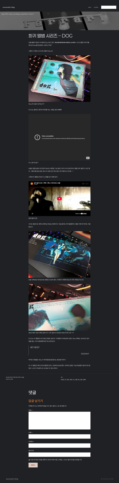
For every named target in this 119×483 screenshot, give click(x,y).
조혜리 (84, 379)
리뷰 (23, 377)
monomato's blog (9, 7)
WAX (71, 379)
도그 (74, 379)
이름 (30, 432)
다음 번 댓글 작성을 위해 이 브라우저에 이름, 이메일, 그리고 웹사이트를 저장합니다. (56, 460)
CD (65, 379)
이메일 (31, 442)
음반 (81, 379)
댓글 (30, 410)
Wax (46, 42)
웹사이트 (31, 451)
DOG (68, 379)
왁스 (79, 379)
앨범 (76, 379)
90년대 (62, 379)
